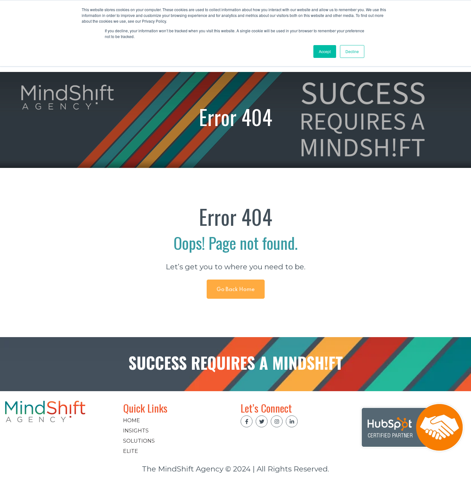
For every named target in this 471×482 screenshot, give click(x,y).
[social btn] (246, 421)
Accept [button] (325, 51)
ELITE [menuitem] (130, 451)
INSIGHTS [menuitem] (136, 431)
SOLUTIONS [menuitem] (139, 441)
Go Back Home (236, 289)
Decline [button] (352, 51)
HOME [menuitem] (131, 420)
